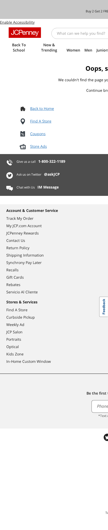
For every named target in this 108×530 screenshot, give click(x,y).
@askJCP (52, 174)
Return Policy (17, 247)
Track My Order (20, 218)
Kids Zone (15, 353)
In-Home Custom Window (28, 361)
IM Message (48, 187)
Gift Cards (15, 277)
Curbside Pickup (20, 317)
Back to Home (42, 108)
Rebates (13, 284)
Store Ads (38, 146)
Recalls (12, 269)
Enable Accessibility (17, 22)
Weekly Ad (15, 324)
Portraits (13, 339)
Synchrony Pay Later (24, 262)
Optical (12, 346)
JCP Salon (14, 331)
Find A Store (40, 121)
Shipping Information (25, 255)
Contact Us (15, 240)
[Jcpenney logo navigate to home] (24, 32)
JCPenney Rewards (22, 233)
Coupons (38, 133)
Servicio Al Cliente (22, 291)
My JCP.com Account (24, 225)
